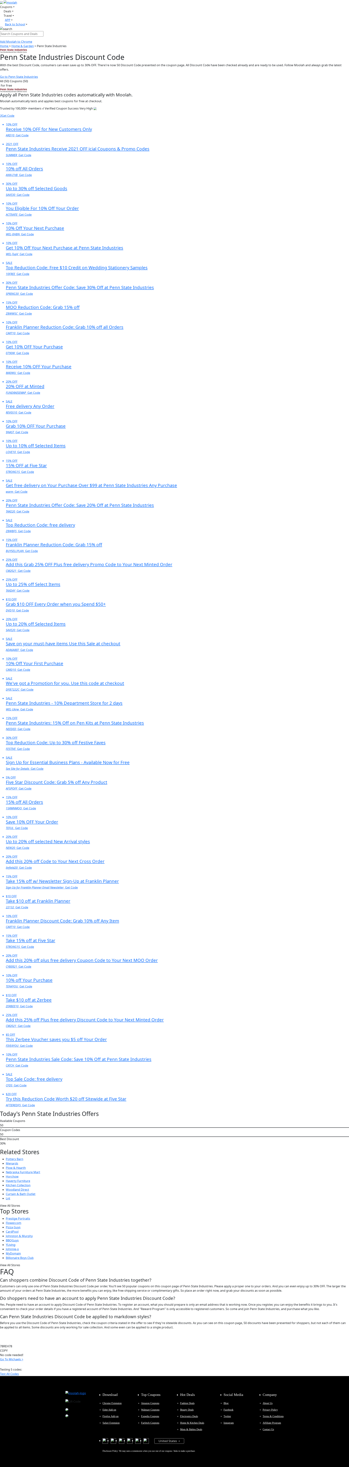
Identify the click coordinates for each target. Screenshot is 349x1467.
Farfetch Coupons (150, 1423)
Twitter (227, 1416)
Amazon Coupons (150, 1403)
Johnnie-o (12, 1249)
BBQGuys (12, 1240)
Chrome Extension (112, 1403)
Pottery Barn (14, 1159)
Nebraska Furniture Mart (23, 1172)
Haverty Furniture (18, 1181)
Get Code (7, 116)
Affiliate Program (272, 1423)
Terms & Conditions (273, 1416)
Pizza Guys (13, 1227)
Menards (12, 1163)
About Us (267, 1403)
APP (7, 20)
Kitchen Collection (18, 1185)
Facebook (228, 1409)
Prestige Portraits (18, 1219)
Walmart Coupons (150, 1409)
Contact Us (268, 1429)
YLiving (10, 1245)
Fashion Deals (187, 1403)
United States (168, 1441)
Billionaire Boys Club (20, 1258)
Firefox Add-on (111, 1416)
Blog (226, 1403)
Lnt (8, 1198)
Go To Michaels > (11, 1359)
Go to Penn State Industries (19, 77)
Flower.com (13, 1223)
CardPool (12, 1232)
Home (4, 46)
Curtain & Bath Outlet (20, 1194)
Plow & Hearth (16, 1168)
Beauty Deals (187, 1409)
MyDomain (13, 1253)
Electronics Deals (189, 1416)
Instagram (229, 1423)
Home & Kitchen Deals (192, 1423)
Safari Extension (111, 1423)
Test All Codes (9, 1374)
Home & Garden (22, 46)
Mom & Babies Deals (191, 1429)
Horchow (12, 1177)
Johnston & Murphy (19, 1236)
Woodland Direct (17, 1190)
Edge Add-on (109, 1409)
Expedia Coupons (150, 1416)
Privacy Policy (270, 1409)
